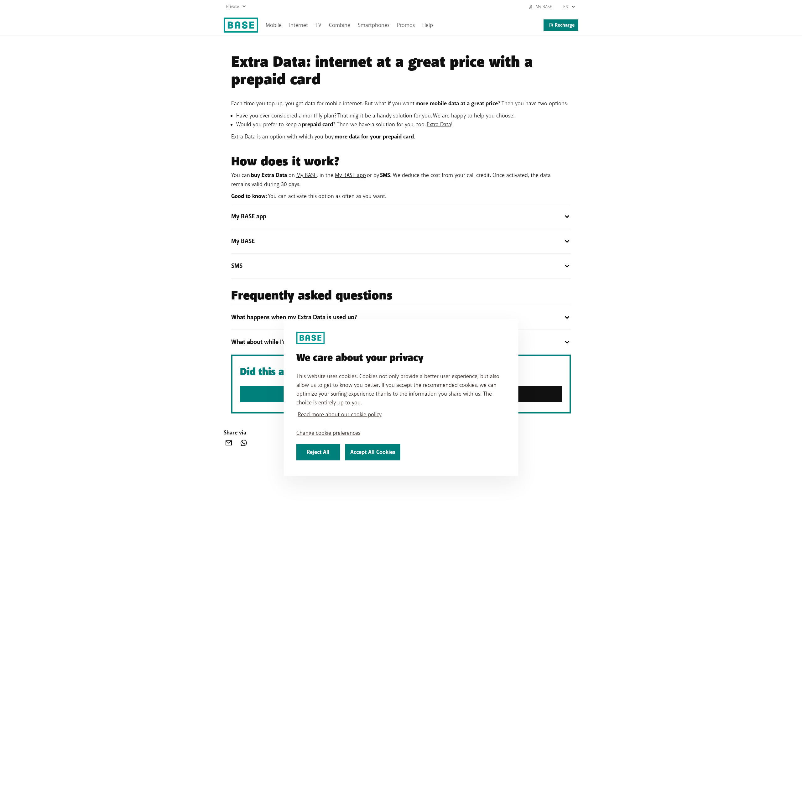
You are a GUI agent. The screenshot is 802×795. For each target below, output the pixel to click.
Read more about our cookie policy (340, 414)
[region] (401, 397)
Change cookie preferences (328, 432)
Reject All (318, 452)
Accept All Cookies (372, 452)
